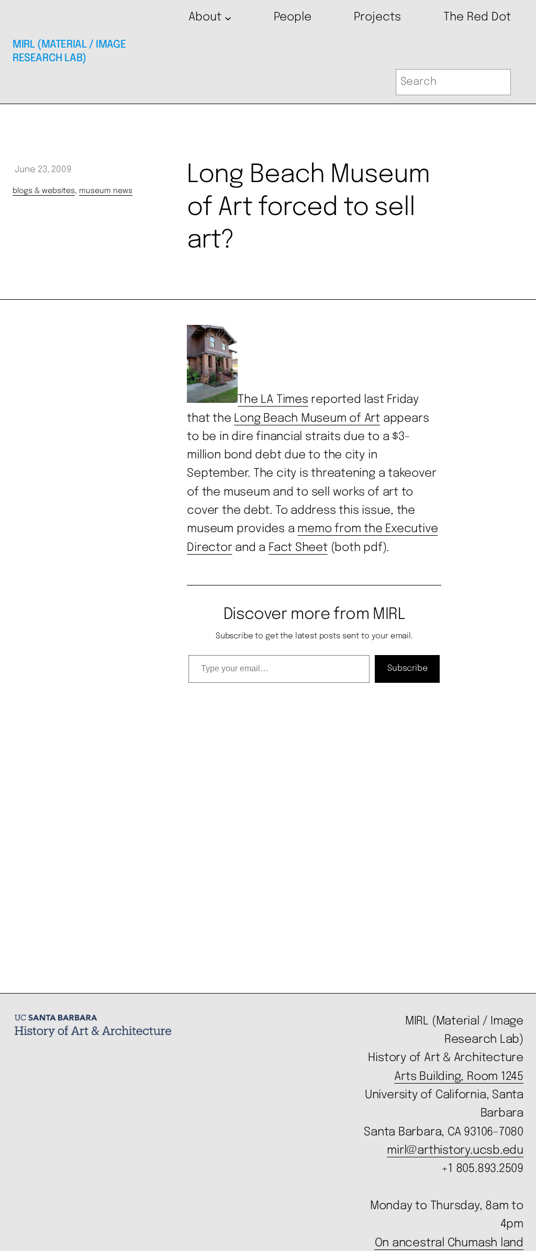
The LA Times (273, 399)
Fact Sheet (298, 548)
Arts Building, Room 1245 (458, 1077)
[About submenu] (228, 17)
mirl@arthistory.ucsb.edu (455, 1150)
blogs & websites (44, 191)
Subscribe (407, 668)
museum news (105, 191)
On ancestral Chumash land (449, 1243)
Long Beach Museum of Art (307, 418)
